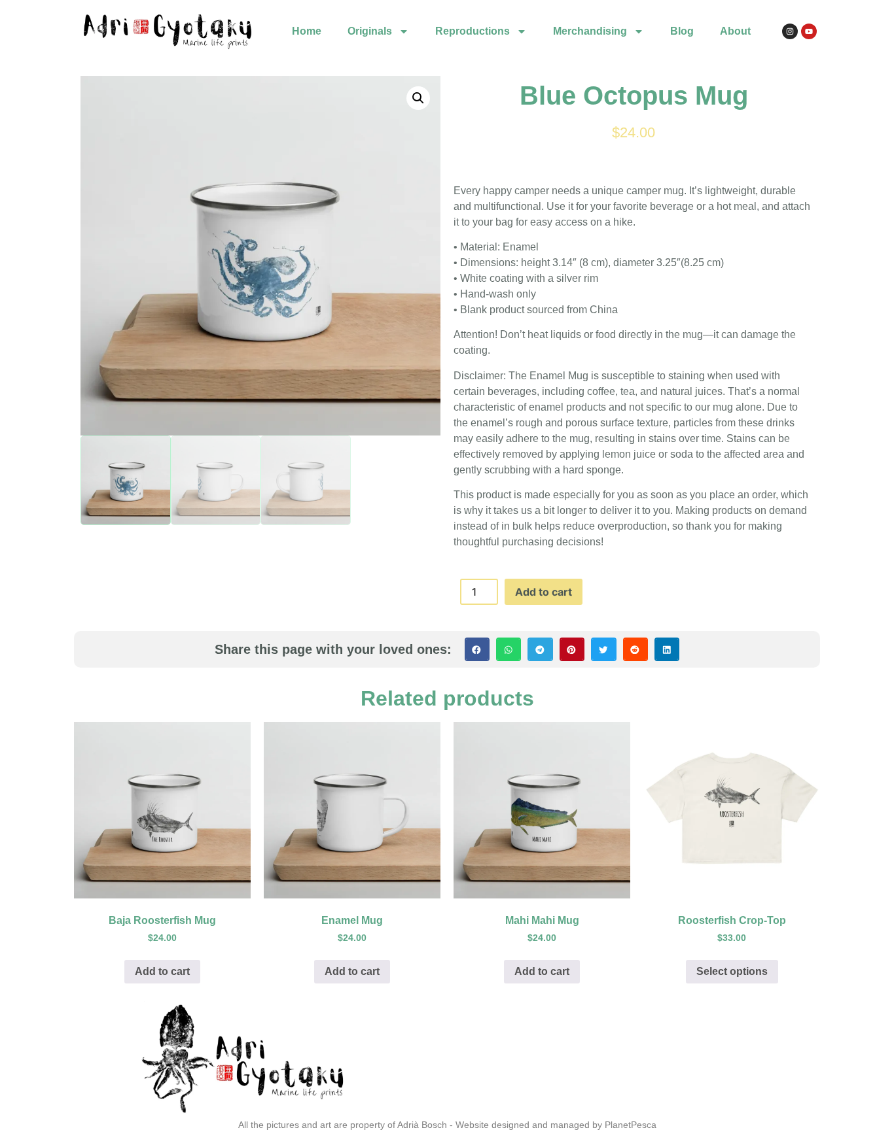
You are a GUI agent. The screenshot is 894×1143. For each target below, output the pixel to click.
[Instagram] (790, 31)
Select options (732, 971)
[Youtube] (809, 31)
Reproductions (472, 31)
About (735, 31)
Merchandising (590, 31)
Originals (370, 31)
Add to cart (543, 591)
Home (306, 31)
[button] (418, 98)
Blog (682, 31)
